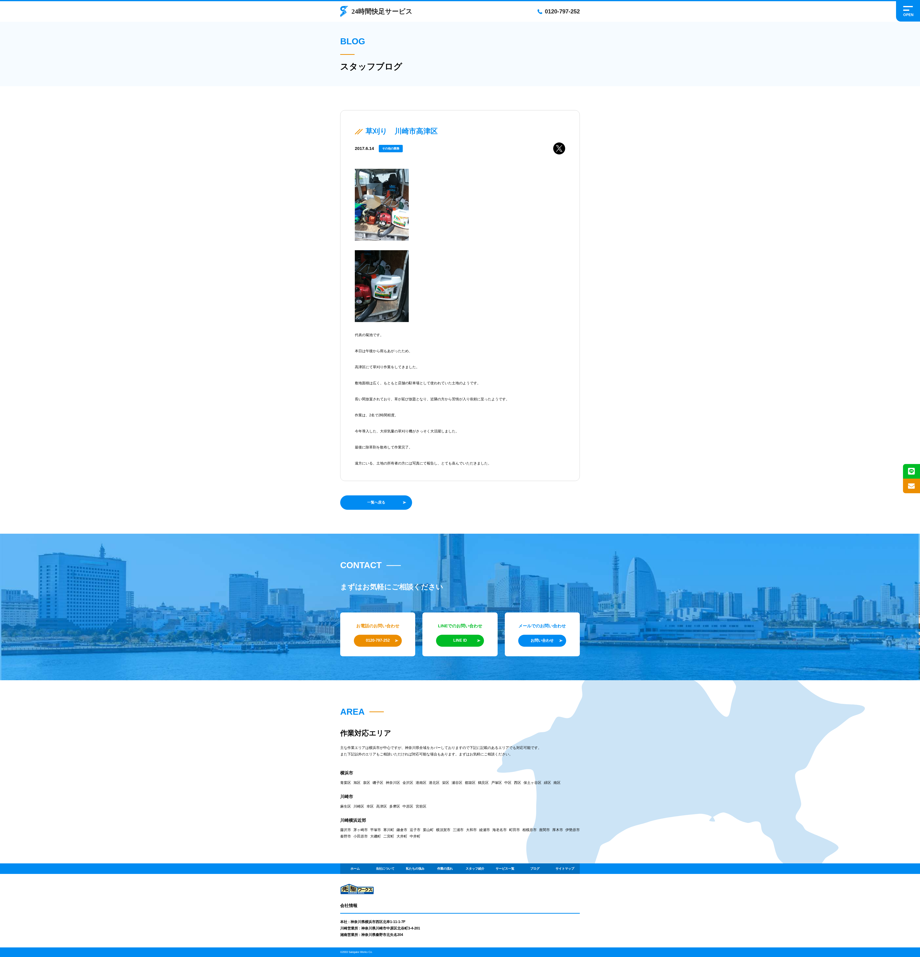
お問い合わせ (542, 640)
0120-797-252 (562, 11)
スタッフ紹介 (475, 868)
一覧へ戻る (376, 502)
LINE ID (460, 640)
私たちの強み (415, 868)
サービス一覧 (505, 868)
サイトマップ (565, 868)
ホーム (355, 868)
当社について (385, 868)
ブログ (535, 868)
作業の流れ (445, 868)
